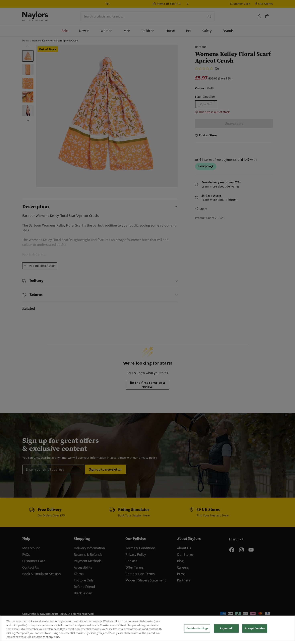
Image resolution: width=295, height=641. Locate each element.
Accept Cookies (255, 628)
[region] (147, 628)
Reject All (226, 628)
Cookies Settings (197, 628)
